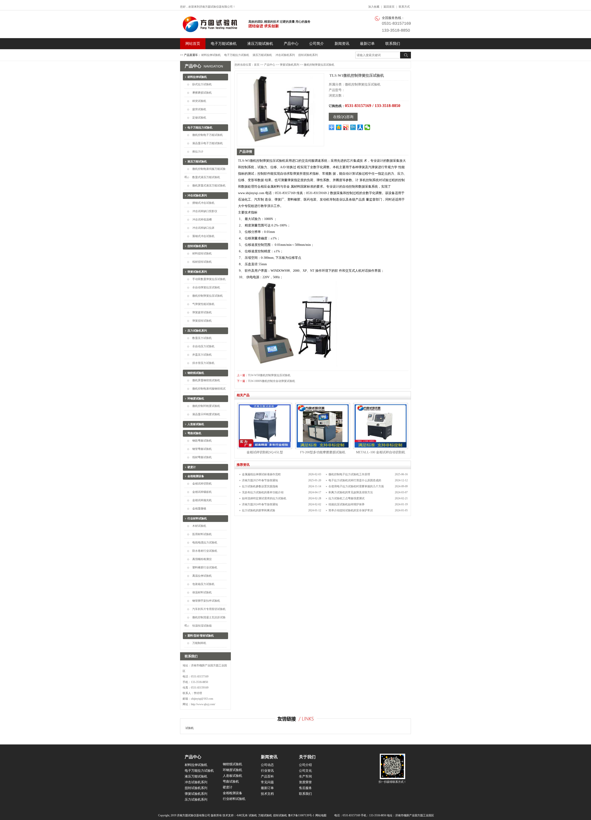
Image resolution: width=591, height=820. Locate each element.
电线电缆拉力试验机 (204, 542)
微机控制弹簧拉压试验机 (207, 295)
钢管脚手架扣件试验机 (206, 600)
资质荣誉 (305, 782)
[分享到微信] (367, 127)
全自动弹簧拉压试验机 (206, 287)
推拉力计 (197, 151)
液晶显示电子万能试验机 (207, 143)
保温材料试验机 (202, 592)
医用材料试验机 (202, 534)
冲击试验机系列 (285, 55)
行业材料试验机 (197, 518)
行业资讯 (267, 770)
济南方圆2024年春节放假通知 (260, 504)
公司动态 (267, 765)
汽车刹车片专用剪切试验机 (209, 609)
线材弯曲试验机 (202, 457)
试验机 (189, 728)
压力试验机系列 (197, 330)
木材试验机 (199, 525)
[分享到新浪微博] (346, 127)
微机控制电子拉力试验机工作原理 (349, 474)
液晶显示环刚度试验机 (206, 414)
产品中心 (291, 44)
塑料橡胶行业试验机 (204, 567)
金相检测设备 (195, 476)
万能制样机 (199, 643)
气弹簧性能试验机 (203, 304)
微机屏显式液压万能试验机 (209, 185)
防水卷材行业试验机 (204, 550)
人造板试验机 (195, 424)
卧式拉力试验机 (202, 84)
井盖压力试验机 (202, 354)
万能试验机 (265, 815)
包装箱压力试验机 (203, 584)
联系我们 (392, 44)
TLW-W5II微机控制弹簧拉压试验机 (269, 375)
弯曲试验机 (194, 433)
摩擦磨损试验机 (202, 92)
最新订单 (367, 44)
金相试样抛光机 (202, 500)
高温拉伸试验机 (202, 575)
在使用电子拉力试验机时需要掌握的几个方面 (356, 486)
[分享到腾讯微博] (353, 127)
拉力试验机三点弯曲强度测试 (347, 498)
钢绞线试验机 (195, 373)
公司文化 (305, 770)
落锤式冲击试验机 (203, 236)
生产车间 (305, 776)
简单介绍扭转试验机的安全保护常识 (351, 510)
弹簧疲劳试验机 (202, 312)
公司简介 (316, 44)
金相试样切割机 (202, 483)
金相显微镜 (199, 508)
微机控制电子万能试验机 (207, 135)
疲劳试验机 (199, 109)
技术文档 (267, 794)
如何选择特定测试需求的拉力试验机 (264, 498)
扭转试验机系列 (308, 55)
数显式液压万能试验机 (206, 177)
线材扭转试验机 (202, 261)
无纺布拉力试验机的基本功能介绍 (262, 492)
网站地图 (320, 815)
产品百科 (267, 776)
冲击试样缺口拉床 (203, 227)
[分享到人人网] (360, 127)
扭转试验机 (280, 815)
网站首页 (192, 44)
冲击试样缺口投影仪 (204, 211)
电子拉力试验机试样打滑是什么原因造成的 (355, 480)
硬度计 (191, 467)
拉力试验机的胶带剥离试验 (258, 510)
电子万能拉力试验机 (236, 55)
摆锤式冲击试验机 (203, 202)
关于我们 (307, 757)
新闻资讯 (342, 44)
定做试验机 (199, 117)
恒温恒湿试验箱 (202, 625)
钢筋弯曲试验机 (202, 440)
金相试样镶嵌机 (202, 492)
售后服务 (305, 788)
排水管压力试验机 (203, 363)
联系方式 (404, 6)
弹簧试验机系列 (197, 271)
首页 (256, 64)
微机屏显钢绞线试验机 (206, 380)
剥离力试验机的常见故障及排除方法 (351, 492)
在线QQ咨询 (343, 117)
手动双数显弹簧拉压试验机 (209, 279)
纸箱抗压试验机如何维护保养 (347, 504)
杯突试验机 (199, 101)
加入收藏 (373, 6)
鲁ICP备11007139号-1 (301, 815)
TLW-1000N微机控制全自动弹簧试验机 (271, 381)
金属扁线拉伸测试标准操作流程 (261, 474)
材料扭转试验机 (202, 253)
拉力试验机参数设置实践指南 (260, 486)
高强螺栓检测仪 (202, 559)
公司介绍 (305, 765)
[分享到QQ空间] (339, 127)
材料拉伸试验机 (211, 55)
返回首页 (389, 6)
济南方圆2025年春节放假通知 (260, 480)
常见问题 (267, 782)
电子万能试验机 (224, 44)
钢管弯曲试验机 (202, 449)
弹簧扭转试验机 (202, 320)
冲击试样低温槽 (202, 219)
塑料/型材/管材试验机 (200, 635)
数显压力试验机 (202, 338)
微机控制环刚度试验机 (206, 406)
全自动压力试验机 (203, 346)
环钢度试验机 (195, 398)
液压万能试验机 (260, 44)
